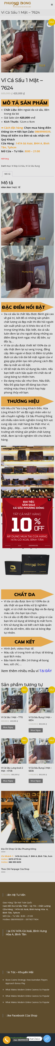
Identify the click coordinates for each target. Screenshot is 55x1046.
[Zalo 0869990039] (7, 1040)
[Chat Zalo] (47, 1038)
